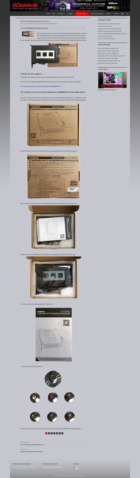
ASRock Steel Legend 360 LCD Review (110, 31)
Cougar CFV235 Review (105, 36)
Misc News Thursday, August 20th (108, 53)
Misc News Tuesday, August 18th (108, 58)
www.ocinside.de (71, 475)
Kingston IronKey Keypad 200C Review (110, 28)
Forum (116, 13)
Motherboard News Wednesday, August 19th (111, 56)
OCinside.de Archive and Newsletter (52, 467)
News (53, 13)
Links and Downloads (96, 13)
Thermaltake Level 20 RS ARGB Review (32, 443)
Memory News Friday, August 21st (108, 51)
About (108, 13)
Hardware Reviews (81, 13)
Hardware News (104, 44)
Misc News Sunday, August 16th (107, 63)
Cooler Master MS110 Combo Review (31, 450)
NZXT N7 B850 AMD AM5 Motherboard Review (112, 33)
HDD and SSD (45, 21)
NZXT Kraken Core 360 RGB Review (109, 24)
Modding (69, 13)
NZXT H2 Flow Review (105, 26)
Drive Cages (24, 21)
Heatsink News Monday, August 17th (109, 61)
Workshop (60, 13)
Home (48, 13)
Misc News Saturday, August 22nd (108, 48)
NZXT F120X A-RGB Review (106, 38)
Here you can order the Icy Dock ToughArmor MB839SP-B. (40, 86)
